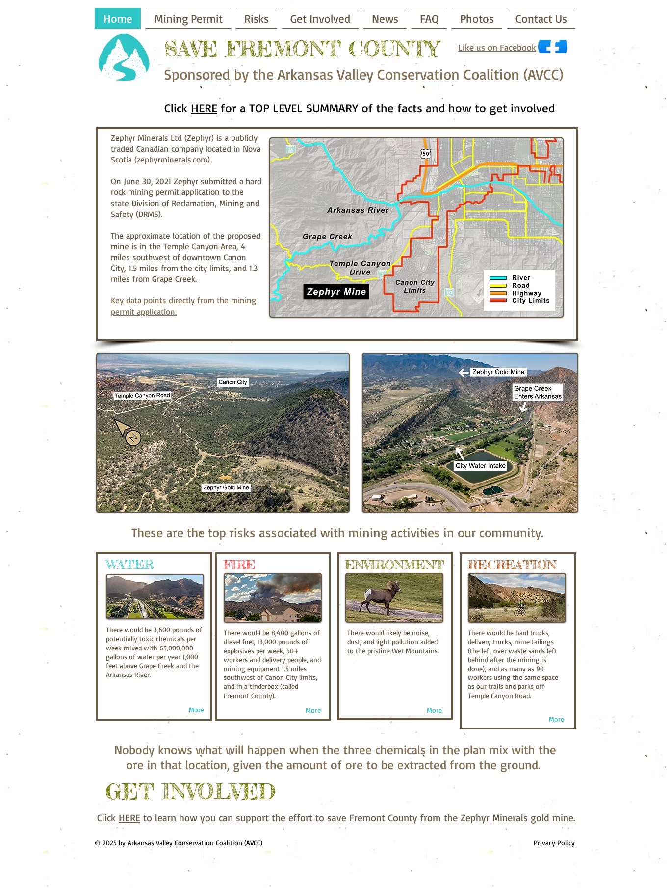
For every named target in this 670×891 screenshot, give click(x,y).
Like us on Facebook (497, 47)
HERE (204, 107)
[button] (256, 18)
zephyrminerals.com (172, 159)
